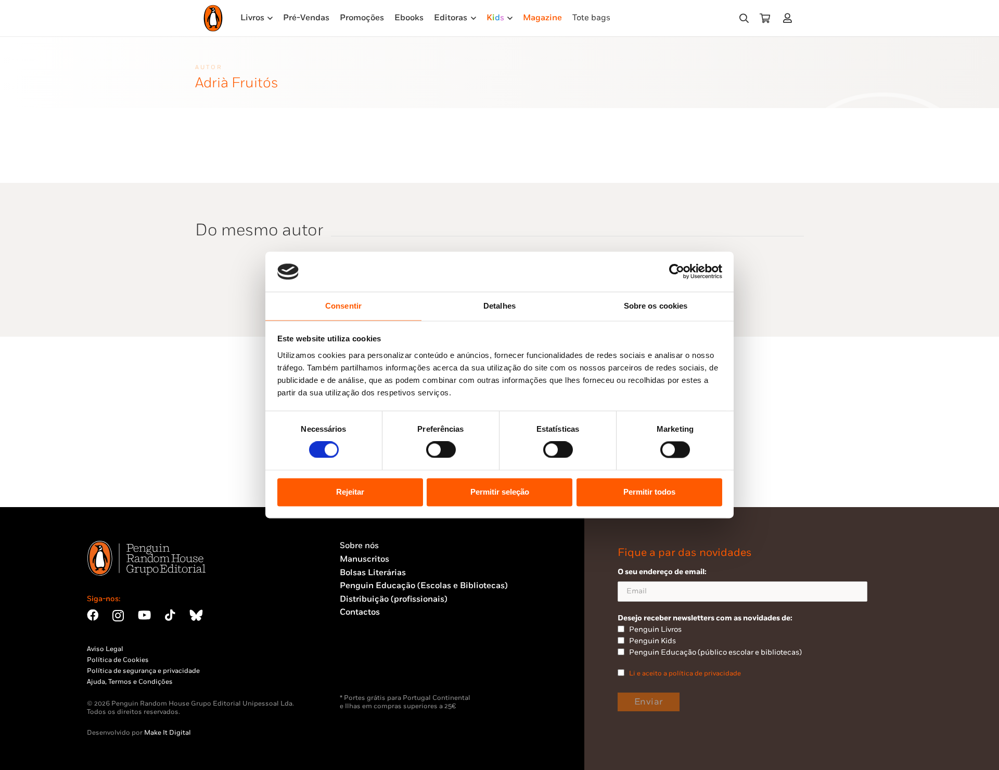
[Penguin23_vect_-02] (371, 666)
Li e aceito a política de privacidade (685, 673)
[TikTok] (170, 615)
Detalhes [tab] (499, 305)
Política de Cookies (118, 660)
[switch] (441, 450)
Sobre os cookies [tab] (656, 305)
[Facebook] (92, 615)
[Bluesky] (196, 615)
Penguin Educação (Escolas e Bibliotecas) (424, 586)
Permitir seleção (499, 491)
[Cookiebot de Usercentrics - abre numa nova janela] (676, 272)
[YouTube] (144, 615)
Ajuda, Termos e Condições (130, 682)
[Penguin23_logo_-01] (213, 18)
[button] (744, 18)
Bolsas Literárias (373, 573)
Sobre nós (359, 546)
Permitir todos (649, 491)
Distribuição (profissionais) (393, 599)
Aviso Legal (105, 649)
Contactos (360, 612)
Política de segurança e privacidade (143, 671)
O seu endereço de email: (662, 571)
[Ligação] (789, 18)
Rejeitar (350, 491)
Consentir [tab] (343, 305)
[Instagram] (118, 615)
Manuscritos (364, 559)
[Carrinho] (764, 18)
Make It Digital (167, 732)
